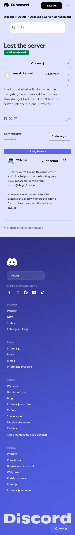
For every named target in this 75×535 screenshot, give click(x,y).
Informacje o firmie (19, 490)
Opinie (22, 16)
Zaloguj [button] (52, 5)
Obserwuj (37, 63)
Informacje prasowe (19, 366)
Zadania (12, 428)
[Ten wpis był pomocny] (68, 75)
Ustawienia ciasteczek (21, 466)
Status (11, 323)
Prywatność (14, 460)
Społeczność (15, 416)
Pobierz (12, 311)
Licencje (12, 484)
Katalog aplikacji (17, 329)
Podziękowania (16, 478)
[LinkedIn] (15, 118)
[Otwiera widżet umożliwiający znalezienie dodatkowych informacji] (61, 528)
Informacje (13, 348)
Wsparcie (13, 386)
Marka (11, 360)
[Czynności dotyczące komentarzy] (65, 160)
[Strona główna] (16, 6)
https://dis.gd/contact (22, 185)
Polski (15, 275)
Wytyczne (13, 472)
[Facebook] (5, 118)
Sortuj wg (58, 136)
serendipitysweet (23, 73)
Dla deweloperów (18, 422)
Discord (9, 16)
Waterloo (22, 160)
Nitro (10, 317)
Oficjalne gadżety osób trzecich (27, 434)
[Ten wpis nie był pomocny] (68, 86)
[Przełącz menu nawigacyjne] (68, 6)
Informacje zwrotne (19, 404)
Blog (10, 398)
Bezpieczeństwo (17, 392)
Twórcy (11, 410)
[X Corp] (10, 118)
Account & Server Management (50, 16)
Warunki (12, 454)
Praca (10, 354)
